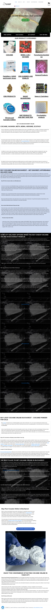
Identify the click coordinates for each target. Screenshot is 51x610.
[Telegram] (2, 607)
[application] (25, 2)
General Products (41, 75)
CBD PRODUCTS (9, 96)
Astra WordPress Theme (38, 607)
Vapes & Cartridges (41, 96)
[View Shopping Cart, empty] (49, 4)
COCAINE (9, 55)
